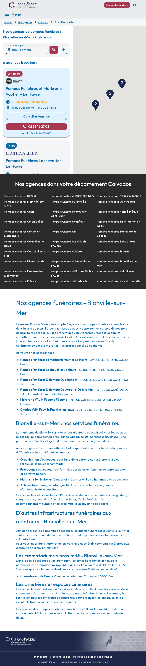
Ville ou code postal (17, 45)
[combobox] (28, 49)
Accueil (8, 22)
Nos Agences (25, 22)
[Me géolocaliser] (63, 50)
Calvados (43, 22)
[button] (110, 95)
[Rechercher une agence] (53, 50)
